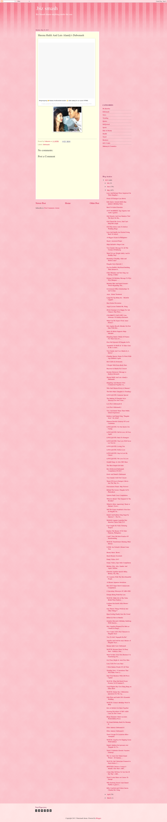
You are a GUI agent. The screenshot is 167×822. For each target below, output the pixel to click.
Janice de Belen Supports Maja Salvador (116, 332)
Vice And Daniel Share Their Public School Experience (118, 412)
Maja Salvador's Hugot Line (115, 244)
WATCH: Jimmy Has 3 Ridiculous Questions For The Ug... (117, 693)
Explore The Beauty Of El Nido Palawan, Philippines (117, 532)
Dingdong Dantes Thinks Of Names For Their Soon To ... (118, 338)
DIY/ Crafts (106, 143)
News (104, 115)
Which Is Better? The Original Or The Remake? (119, 500)
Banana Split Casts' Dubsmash (116, 646)
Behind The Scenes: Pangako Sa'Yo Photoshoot (118, 491)
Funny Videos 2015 (113, 559)
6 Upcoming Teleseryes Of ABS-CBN (119, 591)
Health (105, 134)
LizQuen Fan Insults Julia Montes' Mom (117, 604)
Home (68, 203)
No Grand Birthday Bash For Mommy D (119, 723)
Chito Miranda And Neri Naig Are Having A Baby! (117, 274)
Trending (105, 118)
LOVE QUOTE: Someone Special (117, 395)
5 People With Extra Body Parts (117, 365)
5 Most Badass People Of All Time (118, 667)
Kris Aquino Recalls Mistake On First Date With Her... (119, 327)
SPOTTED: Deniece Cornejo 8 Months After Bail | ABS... (116, 767)
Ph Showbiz (106, 109)
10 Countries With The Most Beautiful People (119, 578)
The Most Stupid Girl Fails (115, 465)
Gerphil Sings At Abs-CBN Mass (117, 462)
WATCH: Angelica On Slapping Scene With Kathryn (119, 741)
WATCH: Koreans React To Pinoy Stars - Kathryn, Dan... (117, 650)
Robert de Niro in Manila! (115, 617)
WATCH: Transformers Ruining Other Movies (119, 543)
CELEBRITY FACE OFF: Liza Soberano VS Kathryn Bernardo (117, 316)
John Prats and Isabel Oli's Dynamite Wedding (118, 698)
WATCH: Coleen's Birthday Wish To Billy (118, 703)
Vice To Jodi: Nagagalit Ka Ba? (117, 637)
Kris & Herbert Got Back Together (118, 708)
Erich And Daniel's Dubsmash (116, 474)
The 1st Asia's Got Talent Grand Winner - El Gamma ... (117, 757)
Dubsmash (46, 144)
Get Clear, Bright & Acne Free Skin (118, 660)
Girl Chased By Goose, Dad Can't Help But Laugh (117, 222)
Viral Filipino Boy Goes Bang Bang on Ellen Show (119, 687)
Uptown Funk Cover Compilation (117, 495)
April (109, 794)
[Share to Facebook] (68, 141)
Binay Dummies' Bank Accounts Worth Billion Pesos (117, 718)
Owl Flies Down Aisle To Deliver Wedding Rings (117, 228)
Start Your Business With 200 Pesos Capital (118, 677)
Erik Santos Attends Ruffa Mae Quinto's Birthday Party (116, 203)
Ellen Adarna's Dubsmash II (115, 727)
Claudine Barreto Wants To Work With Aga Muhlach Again (119, 357)
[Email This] (63, 141)
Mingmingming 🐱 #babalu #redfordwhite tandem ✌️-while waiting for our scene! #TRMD (63, 100)
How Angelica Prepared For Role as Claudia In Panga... (118, 627)
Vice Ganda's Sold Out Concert (116, 478)
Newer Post (41, 203)
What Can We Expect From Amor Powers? (117, 322)
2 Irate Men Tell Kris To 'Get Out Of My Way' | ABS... (118, 773)
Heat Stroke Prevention (114, 303)
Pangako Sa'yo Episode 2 (114, 264)
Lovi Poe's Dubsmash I (114, 407)
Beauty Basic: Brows (113, 552)
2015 (107, 180)
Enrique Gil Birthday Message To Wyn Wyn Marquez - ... (119, 279)
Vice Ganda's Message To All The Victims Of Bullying (117, 249)
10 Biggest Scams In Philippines (117, 237)
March (109, 798)
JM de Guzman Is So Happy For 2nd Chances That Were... (118, 311)
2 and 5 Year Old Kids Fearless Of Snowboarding (117, 537)
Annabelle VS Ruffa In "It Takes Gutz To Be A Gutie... (119, 346)
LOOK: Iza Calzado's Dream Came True (118, 548)
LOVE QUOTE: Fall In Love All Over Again (119, 433)
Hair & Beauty (107, 130)
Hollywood (106, 124)
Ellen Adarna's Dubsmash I (115, 731)
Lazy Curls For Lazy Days (115, 663)
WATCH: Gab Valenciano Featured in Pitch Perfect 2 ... (119, 762)
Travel (104, 137)
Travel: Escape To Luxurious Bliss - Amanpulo (118, 735)
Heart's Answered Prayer (114, 241)
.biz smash (47, 8)
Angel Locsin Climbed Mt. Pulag (117, 306)
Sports (105, 127)
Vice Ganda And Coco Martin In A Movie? (118, 352)
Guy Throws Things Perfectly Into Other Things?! (117, 610)
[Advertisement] (67, 22)
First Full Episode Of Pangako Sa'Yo (118, 342)
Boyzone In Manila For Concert (117, 368)
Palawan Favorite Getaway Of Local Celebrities (118, 422)
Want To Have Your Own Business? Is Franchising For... (119, 656)
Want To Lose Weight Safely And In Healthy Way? (118, 254)
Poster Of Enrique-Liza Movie (116, 198)
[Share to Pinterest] (69, 141)
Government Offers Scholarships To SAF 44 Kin (118, 290)
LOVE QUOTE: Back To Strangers (118, 437)
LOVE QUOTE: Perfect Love (116, 450)
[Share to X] (66, 141)
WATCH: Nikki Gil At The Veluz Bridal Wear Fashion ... (117, 599)
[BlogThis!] (64, 141)
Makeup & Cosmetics (109, 146)
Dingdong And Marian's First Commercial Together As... (116, 384)
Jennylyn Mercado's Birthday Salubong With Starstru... (119, 622)
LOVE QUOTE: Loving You (116, 446)
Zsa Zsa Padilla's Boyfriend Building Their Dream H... (118, 268)
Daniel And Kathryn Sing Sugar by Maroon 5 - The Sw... (118, 516)
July (108, 183)
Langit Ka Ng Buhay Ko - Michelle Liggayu (118, 299)
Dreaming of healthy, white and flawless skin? (117, 259)
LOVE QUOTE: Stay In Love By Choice (117, 454)
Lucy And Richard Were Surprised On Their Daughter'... (119, 194)
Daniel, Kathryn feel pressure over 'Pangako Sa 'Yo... (117, 746)
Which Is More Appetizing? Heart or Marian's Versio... (118, 505)
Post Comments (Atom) (51, 208)
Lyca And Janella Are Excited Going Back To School (118, 233)
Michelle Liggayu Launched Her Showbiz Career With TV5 (117, 521)
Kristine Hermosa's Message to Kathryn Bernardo (116, 373)
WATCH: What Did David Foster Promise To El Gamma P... (117, 682)
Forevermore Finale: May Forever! (117, 486)
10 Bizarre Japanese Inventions (116, 582)
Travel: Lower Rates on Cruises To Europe (117, 778)
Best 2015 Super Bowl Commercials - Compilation (118, 587)
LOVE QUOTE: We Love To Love (117, 458)
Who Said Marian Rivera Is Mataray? (118, 388)
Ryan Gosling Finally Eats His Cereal (118, 614)
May (108, 190)
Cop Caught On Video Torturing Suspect (117, 527)
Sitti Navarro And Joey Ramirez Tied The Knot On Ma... (118, 217)
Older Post (94, 203)
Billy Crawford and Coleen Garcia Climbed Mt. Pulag (117, 789)
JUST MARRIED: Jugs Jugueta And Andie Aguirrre (118, 212)
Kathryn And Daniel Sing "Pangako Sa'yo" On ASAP (118, 417)
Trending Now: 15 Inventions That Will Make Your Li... (117, 671)
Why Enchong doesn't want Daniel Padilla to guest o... (117, 784)
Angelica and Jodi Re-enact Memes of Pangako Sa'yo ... (119, 641)
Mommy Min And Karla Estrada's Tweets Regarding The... (117, 284)
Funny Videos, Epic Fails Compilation (119, 563)
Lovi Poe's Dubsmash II (114, 404)
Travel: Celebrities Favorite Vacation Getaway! (118, 751)
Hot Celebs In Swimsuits (114, 362)
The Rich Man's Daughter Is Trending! (119, 391)
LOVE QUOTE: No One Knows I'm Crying (118, 428)
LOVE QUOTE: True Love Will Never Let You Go (119, 442)
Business (105, 140)
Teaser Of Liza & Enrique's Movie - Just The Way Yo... (118, 482)
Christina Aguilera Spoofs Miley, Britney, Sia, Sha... (117, 573)
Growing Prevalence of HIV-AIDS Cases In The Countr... (117, 712)
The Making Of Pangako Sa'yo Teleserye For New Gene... (116, 399)
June (108, 186)
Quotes (105, 121)
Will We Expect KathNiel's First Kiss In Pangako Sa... (118, 510)
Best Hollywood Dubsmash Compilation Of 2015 (115, 470)
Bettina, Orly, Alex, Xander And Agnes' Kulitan (117, 567)
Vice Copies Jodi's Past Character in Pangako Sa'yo (118, 633)
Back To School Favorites (115, 207)
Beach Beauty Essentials (114, 556)
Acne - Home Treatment (114, 294)
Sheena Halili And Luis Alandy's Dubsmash (117, 378)
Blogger (98, 818)
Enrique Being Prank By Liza (116, 595)
